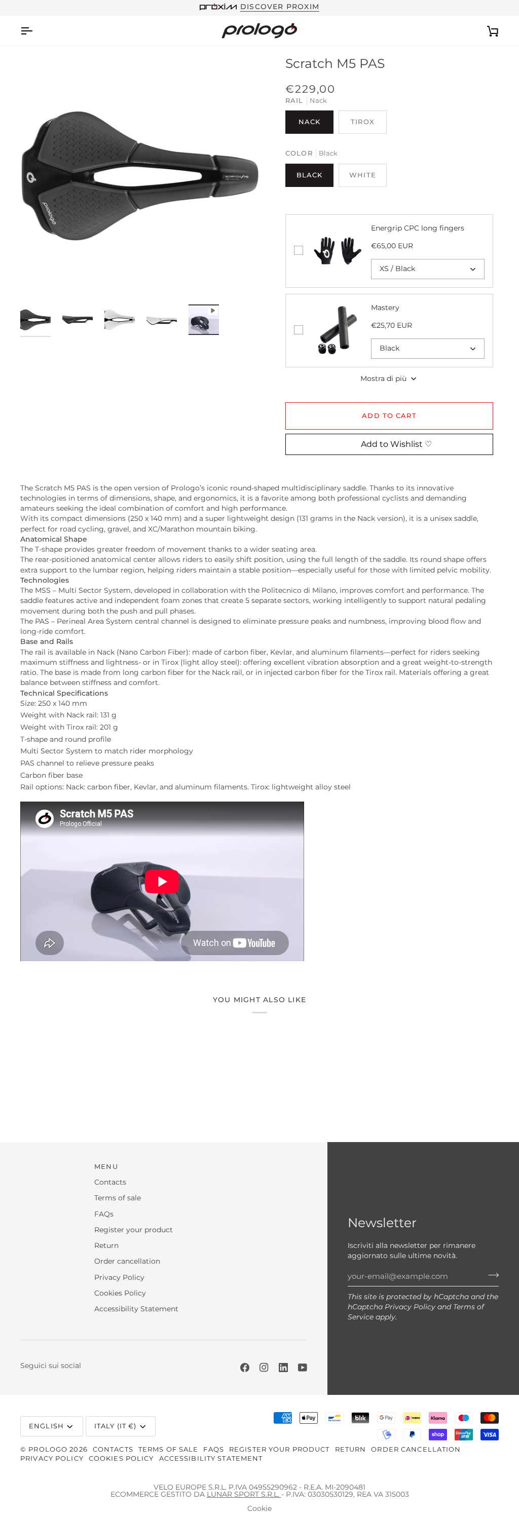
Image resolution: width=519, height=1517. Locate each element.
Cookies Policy (120, 1293)
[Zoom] (140, 175)
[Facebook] (244, 1367)
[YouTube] (302, 1367)
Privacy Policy (410, 1307)
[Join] (490, 1275)
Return (106, 1245)
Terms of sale (117, 1198)
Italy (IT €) (115, 1426)
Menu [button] (106, 1166)
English (46, 1426)
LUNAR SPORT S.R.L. (244, 1494)
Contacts (110, 1182)
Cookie (259, 1508)
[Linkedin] (283, 1367)
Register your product (133, 1230)
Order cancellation (127, 1261)
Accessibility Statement (136, 1309)
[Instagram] (264, 1367)
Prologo (47, 1449)
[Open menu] (35, 31)
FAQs (104, 1214)
